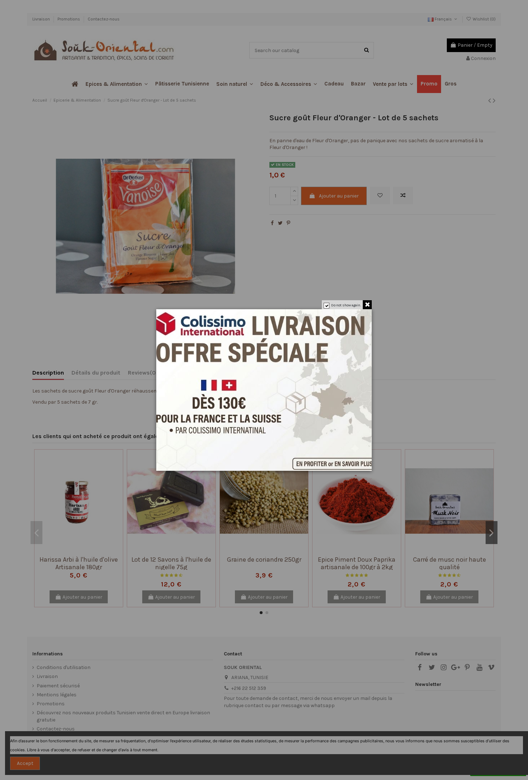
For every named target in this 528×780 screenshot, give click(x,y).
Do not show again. (346, 305)
